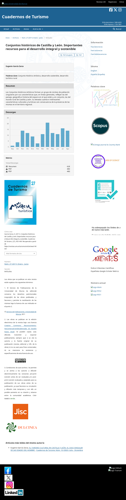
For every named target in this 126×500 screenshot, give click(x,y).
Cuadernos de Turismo (25, 16)
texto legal (9, 332)
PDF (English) (67, 55)
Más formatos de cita (14, 253)
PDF (80, 55)
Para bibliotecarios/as (99, 54)
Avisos (26, 29)
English (94, 70)
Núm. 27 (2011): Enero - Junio (32, 38)
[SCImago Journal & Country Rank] (105, 145)
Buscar (118, 29)
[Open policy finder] (20, 411)
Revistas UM (101, 2)
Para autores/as (96, 50)
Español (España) (98, 74)
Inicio (8, 38)
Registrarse (112, 2)
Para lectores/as (96, 47)
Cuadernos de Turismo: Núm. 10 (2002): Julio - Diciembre (59, 450)
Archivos (16, 29)
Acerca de (37, 29)
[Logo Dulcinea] (21, 427)
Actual (6, 29)
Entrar (121, 2)
